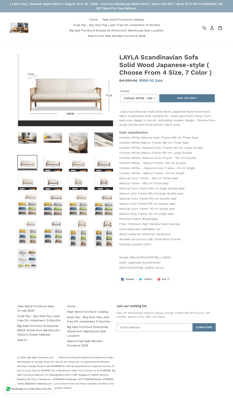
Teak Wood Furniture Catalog (87, 311)
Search (22, 340)
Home (71, 306)
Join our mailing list (131, 306)
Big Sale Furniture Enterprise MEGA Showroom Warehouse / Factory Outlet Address (39, 330)
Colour (125, 91)
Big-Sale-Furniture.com (40, 357)
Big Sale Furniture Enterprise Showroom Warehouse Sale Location (87, 331)
